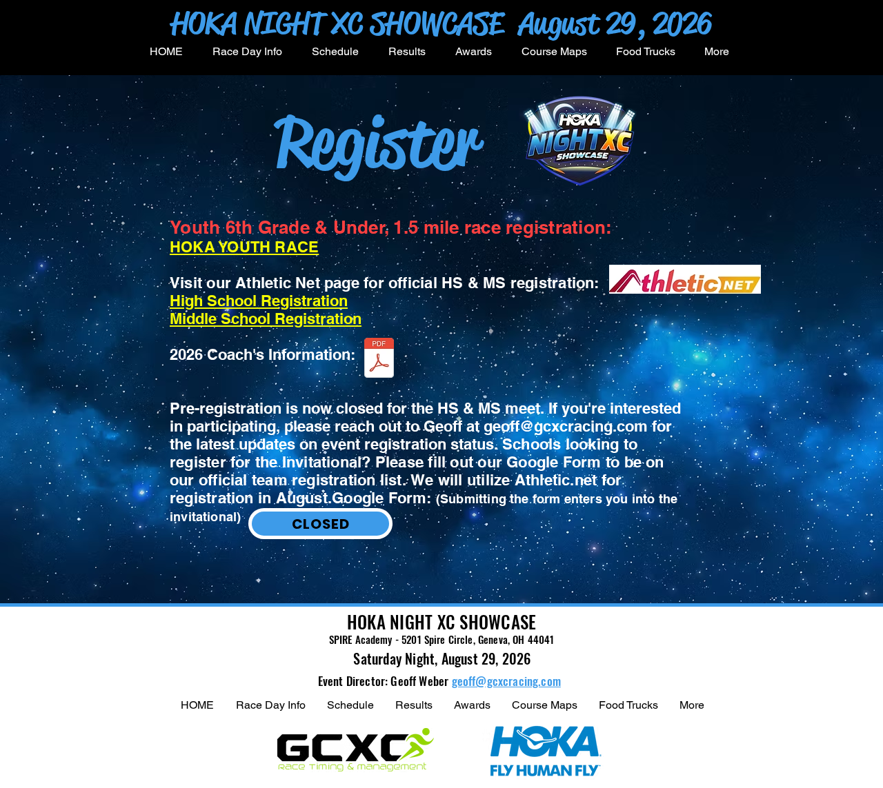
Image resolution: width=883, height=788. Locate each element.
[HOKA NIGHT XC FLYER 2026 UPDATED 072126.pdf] (379, 359)
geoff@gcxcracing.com (566, 426)
